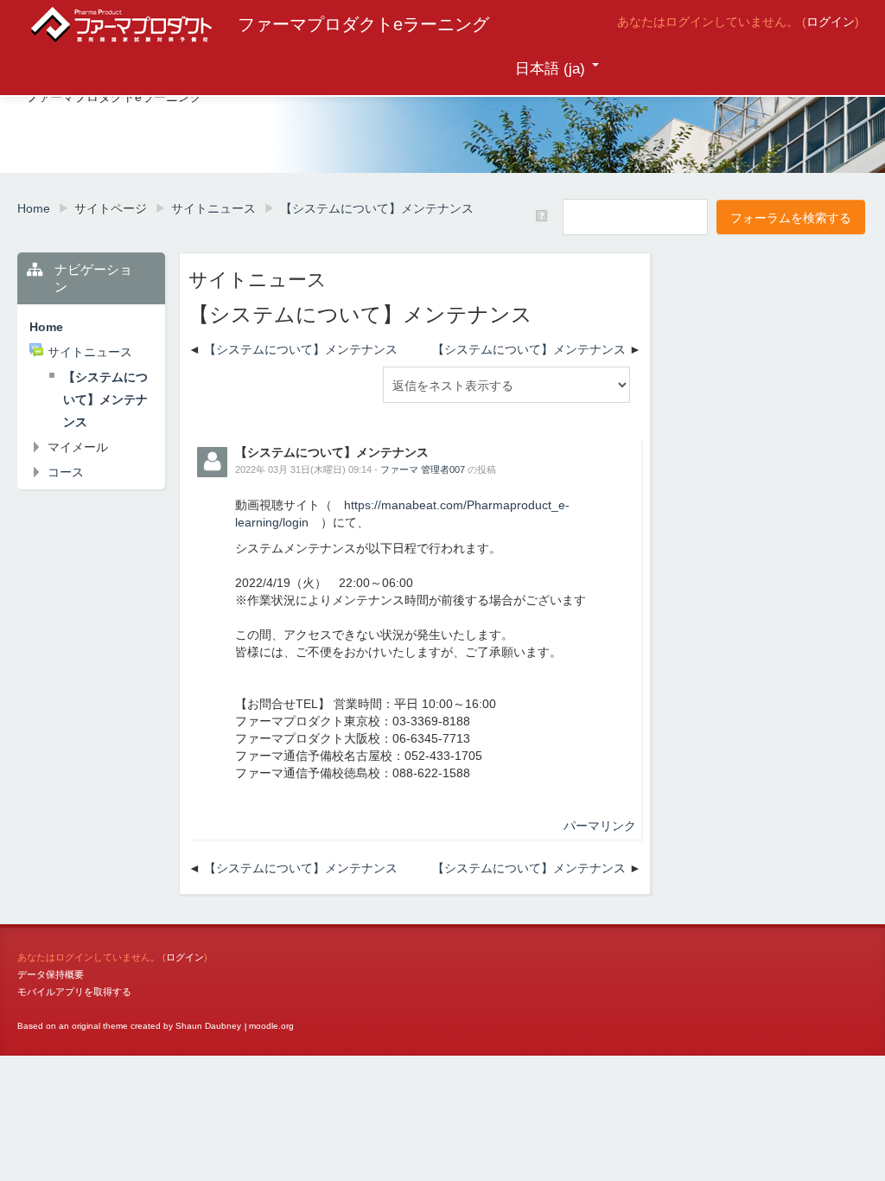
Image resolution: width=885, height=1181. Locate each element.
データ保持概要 (50, 974)
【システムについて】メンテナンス (301, 349)
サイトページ (110, 208)
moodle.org (271, 1026)
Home (46, 327)
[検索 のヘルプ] (543, 216)
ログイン (830, 22)
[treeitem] (91, 327)
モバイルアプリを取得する (74, 991)
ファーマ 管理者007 (422, 469)
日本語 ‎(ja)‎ (550, 69)
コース (66, 472)
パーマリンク (599, 826)
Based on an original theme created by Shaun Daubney (129, 1026)
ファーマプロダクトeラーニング (363, 24)
